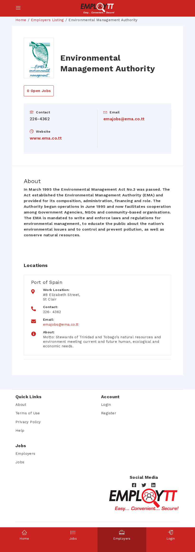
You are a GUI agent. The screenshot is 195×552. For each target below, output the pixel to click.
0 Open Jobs (39, 91)
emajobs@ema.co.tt (124, 118)
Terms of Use (27, 413)
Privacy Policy (28, 422)
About (20, 404)
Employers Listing (47, 20)
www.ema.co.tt (46, 138)
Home (20, 20)
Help (19, 430)
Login (106, 404)
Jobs (19, 462)
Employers (25, 453)
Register (108, 413)
